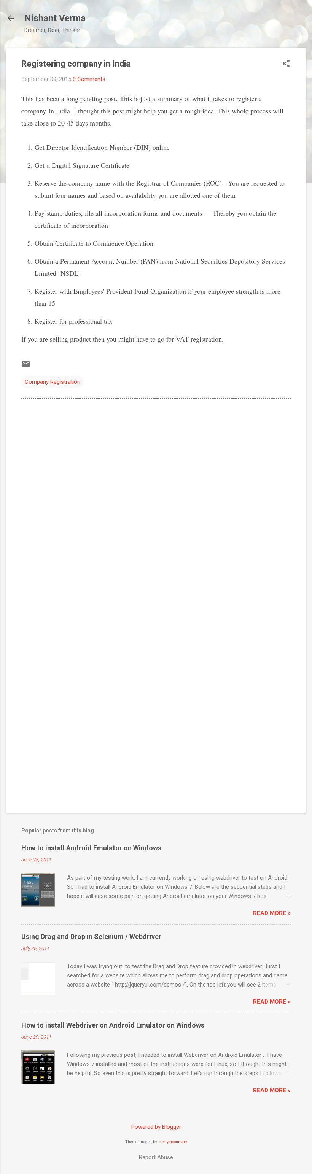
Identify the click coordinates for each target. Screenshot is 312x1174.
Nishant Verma (55, 18)
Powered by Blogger (156, 1126)
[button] (286, 64)
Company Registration (52, 381)
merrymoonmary (172, 1141)
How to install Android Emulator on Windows (91, 848)
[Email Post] (25, 366)
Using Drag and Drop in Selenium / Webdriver (91, 936)
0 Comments (89, 79)
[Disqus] (156, 501)
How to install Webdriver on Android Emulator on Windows (112, 1025)
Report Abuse (156, 1157)
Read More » (272, 913)
